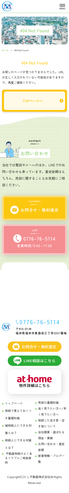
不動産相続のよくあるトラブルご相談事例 (18, 458)
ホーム (5, 50)
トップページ (14, 403)
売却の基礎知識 (48, 402)
